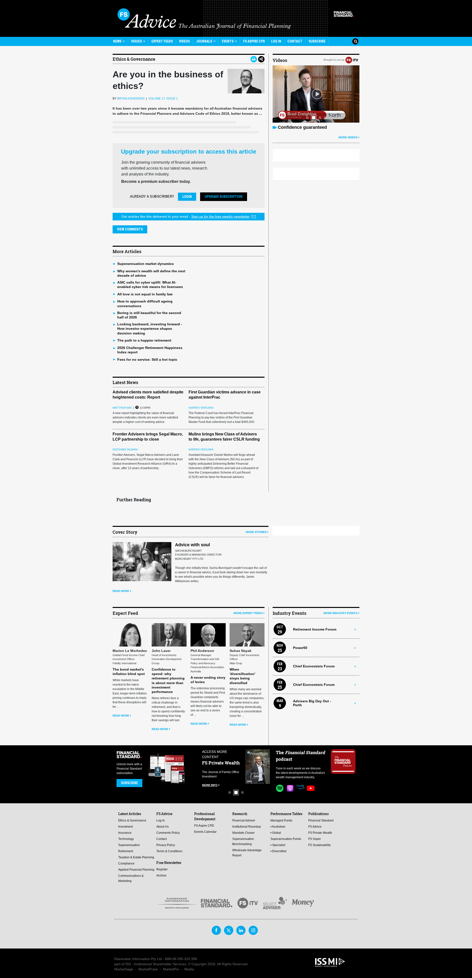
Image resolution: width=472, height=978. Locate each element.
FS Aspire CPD (254, 41)
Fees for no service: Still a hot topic (147, 359)
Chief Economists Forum (314, 666)
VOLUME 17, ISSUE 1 (163, 98)
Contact (294, 41)
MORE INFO (210, 785)
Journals (204, 41)
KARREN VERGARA (201, 407)
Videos (184, 41)
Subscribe (317, 41)
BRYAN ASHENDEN (131, 98)
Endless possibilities (300, 127)
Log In (276, 41)
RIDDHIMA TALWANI (125, 449)
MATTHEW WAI (122, 407)
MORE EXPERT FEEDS (248, 613)
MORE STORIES (256, 532)
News (117, 41)
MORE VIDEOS (348, 137)
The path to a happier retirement (144, 340)
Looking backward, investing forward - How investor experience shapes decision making (149, 328)
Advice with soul (192, 544)
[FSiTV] (351, 59)
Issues (137, 41)
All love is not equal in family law (145, 294)
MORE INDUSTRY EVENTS (340, 613)
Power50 (300, 648)
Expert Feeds (162, 41)
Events (228, 41)
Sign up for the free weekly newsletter (220, 216)
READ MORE (121, 591)
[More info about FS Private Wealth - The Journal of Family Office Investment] (257, 766)
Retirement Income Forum (314, 629)
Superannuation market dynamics (145, 264)
